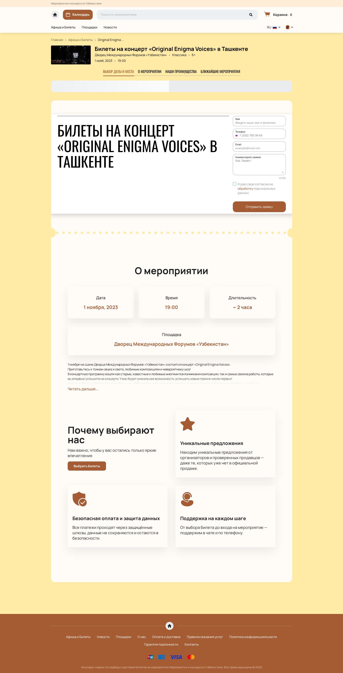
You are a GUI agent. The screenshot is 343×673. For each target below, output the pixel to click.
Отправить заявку (259, 207)
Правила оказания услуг (205, 637)
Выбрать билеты (87, 466)
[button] (237, 135)
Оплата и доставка (166, 637)
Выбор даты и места (118, 71)
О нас (142, 637)
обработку (245, 188)
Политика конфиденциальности (253, 637)
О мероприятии (149, 71)
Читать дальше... (83, 388)
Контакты (192, 644)
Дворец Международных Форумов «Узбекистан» (131, 55)
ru (269, 27)
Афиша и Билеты (63, 27)
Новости (110, 27)
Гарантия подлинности (161, 644)
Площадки (89, 27)
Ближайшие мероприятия (220, 71)
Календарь (81, 14)
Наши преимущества (181, 71)
